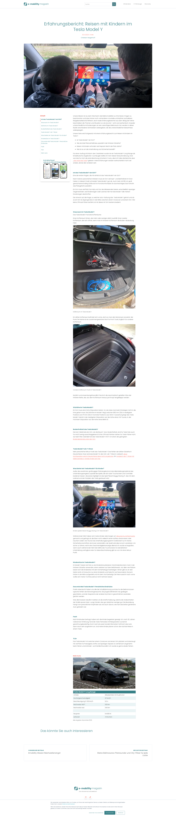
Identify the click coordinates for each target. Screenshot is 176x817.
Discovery (148, 4)
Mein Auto (44, 153)
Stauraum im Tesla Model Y (50, 122)
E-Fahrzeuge (138, 4)
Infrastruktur (127, 4)
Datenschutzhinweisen (68, 804)
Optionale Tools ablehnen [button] (96, 813)
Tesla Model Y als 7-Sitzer (49, 132)
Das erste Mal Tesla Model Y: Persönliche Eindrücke (54, 142)
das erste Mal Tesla (80, 161)
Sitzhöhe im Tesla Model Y (49, 126)
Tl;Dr (42, 150)
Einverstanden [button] (110, 813)
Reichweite (131, 536)
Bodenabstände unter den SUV (84, 439)
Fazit (42, 147)
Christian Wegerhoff (88, 38)
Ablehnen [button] (120, 813)
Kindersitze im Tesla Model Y (50, 139)
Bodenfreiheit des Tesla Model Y (51, 129)
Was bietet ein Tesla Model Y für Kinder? (54, 135)
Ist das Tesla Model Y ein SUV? (51, 119)
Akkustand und (121, 536)
